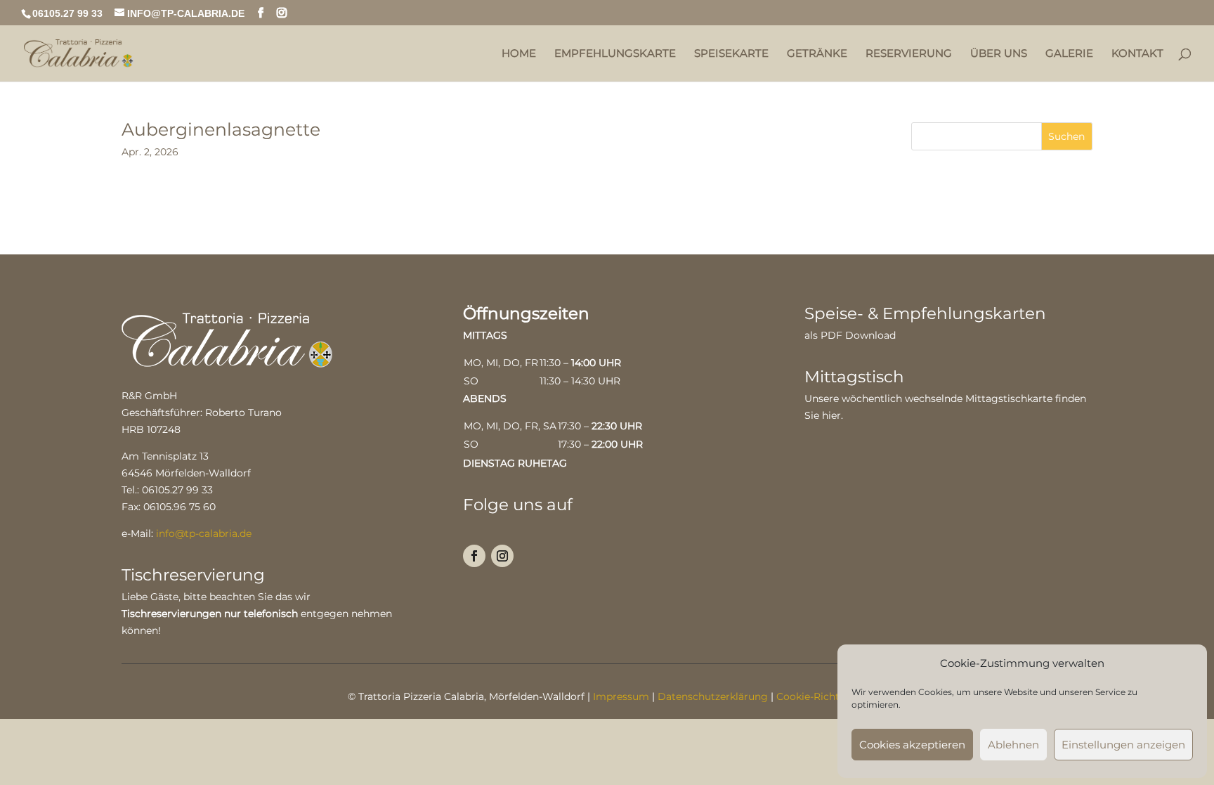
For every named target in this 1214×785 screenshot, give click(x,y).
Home (519, 54)
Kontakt (1137, 54)
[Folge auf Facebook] (474, 556)
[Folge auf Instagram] (502, 556)
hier (831, 415)
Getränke (817, 54)
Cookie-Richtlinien (821, 696)
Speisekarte (731, 54)
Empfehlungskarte (615, 54)
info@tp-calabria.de (204, 533)
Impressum (621, 696)
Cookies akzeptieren (912, 744)
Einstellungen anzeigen (1123, 744)
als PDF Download (850, 335)
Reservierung (909, 54)
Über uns (998, 54)
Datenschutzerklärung (713, 696)
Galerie (1069, 54)
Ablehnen (1013, 744)
